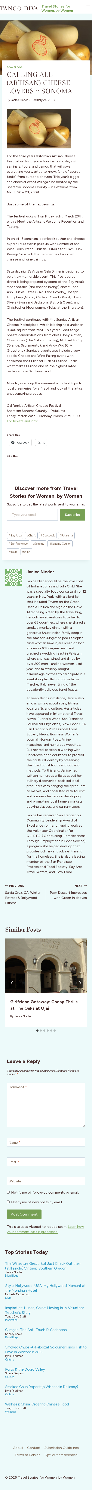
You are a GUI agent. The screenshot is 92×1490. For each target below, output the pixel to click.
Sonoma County (60, 543)
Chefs (31, 535)
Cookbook (48, 535)
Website (15, 1181)
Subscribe (72, 515)
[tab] (37, 1030)
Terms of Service (27, 1455)
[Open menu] (88, 6)
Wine (26, 551)
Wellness (10, 1411)
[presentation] (46, 965)
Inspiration (11, 1320)
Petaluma (66, 535)
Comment (18, 1087)
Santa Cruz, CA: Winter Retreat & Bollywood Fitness (22, 894)
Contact (33, 1448)
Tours (13, 551)
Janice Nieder (19, 100)
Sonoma (38, 543)
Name (14, 1142)
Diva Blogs (15, 67)
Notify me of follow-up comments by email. (45, 1192)
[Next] (80, 983)
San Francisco (18, 543)
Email (14, 1162)
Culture (9, 1359)
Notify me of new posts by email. (36, 1202)
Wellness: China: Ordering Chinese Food (37, 1404)
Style (8, 1297)
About (18, 1448)
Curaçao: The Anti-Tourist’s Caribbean (36, 1330)
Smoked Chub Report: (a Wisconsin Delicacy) (41, 1387)
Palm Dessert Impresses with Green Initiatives (68, 892)
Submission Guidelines (62, 1448)
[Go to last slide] (12, 983)
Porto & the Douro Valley (25, 1369)
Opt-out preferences (61, 1455)
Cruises (9, 1377)
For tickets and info (22, 421)
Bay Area (15, 535)
